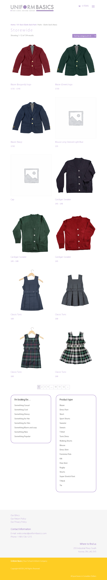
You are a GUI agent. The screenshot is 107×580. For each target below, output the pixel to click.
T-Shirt (62, 432)
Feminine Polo (65, 454)
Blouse (62, 445)
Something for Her (22, 419)
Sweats (62, 428)
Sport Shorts (65, 419)
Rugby (62, 468)
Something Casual (22, 405)
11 (60, 387)
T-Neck (62, 481)
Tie (61, 485)
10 (56, 387)
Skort (62, 414)
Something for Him (22, 423)
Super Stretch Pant (67, 476)
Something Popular (22, 436)
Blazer (62, 405)
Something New (21, 432)
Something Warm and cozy (25, 428)
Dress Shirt (64, 450)
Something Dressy (22, 414)
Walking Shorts (66, 441)
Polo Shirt (64, 463)
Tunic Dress (64, 436)
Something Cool (21, 410)
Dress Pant (64, 410)
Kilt (61, 459)
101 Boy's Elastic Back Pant (26, 25)
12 (64, 387)
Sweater (63, 423)
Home (13, 25)
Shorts (62, 472)
